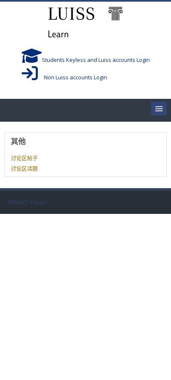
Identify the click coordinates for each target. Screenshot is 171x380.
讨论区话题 (24, 168)
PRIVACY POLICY (28, 202)
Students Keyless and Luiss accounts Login (96, 60)
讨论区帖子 (24, 158)
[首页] (85, 23)
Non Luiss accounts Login (72, 77)
